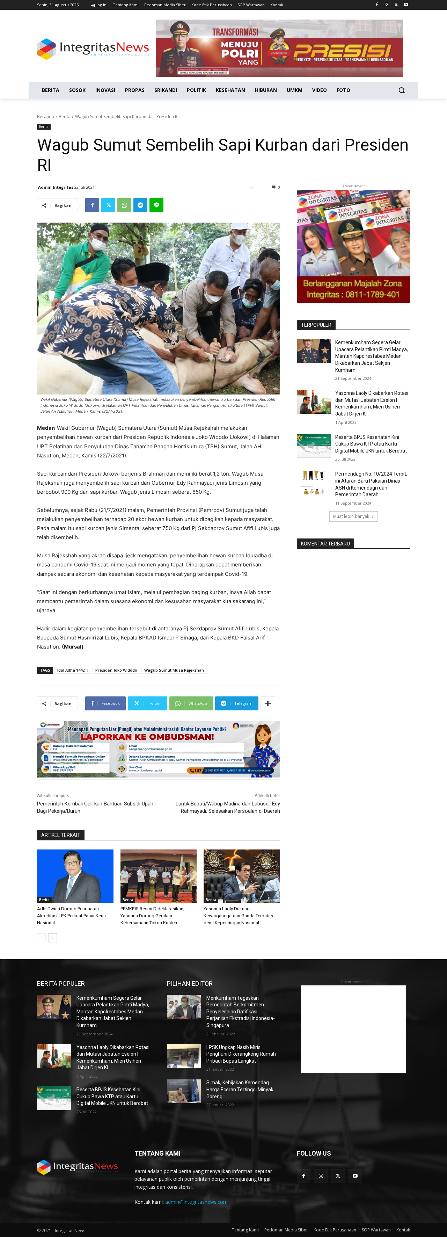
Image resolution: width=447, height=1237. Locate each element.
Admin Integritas (55, 187)
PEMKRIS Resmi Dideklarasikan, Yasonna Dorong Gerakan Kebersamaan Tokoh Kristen (152, 915)
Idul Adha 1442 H (72, 670)
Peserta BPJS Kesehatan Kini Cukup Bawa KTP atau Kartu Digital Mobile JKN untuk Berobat (371, 444)
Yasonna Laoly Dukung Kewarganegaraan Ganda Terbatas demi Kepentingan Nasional (238, 915)
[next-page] (52, 937)
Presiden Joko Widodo (116, 670)
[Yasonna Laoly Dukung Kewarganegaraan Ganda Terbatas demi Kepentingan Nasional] (242, 876)
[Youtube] (406, 5)
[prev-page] (41, 937)
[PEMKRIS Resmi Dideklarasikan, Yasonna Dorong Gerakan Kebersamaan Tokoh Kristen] (158, 876)
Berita (65, 117)
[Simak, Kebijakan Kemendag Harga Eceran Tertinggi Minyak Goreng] (184, 1091)
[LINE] (156, 205)
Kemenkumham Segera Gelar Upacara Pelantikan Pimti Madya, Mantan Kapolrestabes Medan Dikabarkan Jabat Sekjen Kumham (371, 356)
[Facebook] (377, 5)
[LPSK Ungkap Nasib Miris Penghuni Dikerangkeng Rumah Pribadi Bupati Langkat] (184, 1056)
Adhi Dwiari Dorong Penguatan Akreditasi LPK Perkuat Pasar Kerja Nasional (71, 915)
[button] (401, 90)
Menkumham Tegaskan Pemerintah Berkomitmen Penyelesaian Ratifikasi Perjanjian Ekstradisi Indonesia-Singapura (240, 1011)
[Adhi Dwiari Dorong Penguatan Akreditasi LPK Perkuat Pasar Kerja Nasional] (75, 876)
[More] (268, 703)
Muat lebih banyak (351, 516)
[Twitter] (396, 5)
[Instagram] (387, 5)
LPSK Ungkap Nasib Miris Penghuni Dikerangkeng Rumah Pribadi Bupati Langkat (241, 1054)
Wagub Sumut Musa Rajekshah (174, 670)
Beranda (45, 117)
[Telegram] (140, 205)
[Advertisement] (353, 1029)
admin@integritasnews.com (196, 1202)
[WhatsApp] (124, 205)
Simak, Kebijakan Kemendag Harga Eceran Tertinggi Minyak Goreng (239, 1089)
